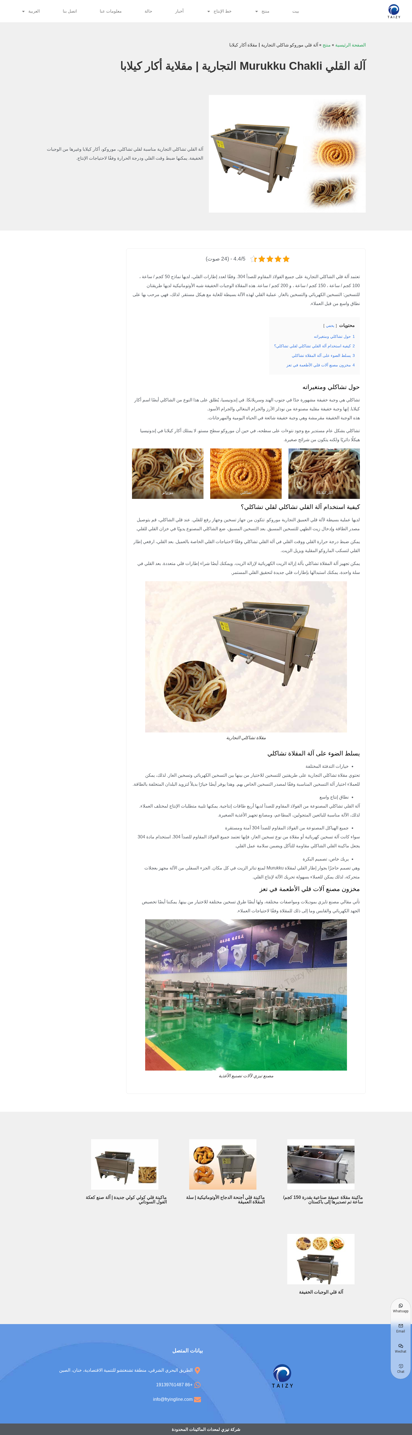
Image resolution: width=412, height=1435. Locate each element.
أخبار (179, 11)
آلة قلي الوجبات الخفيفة (321, 1292)
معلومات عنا (111, 11)
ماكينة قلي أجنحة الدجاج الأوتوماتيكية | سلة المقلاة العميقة (225, 1199)
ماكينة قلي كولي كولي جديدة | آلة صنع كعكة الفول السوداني (126, 1199)
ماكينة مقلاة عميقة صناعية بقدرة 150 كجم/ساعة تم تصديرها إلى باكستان (323, 1199)
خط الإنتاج (223, 11)
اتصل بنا (70, 11)
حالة (148, 11)
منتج (265, 11)
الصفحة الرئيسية (350, 45)
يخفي (330, 326)
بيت (295, 11)
